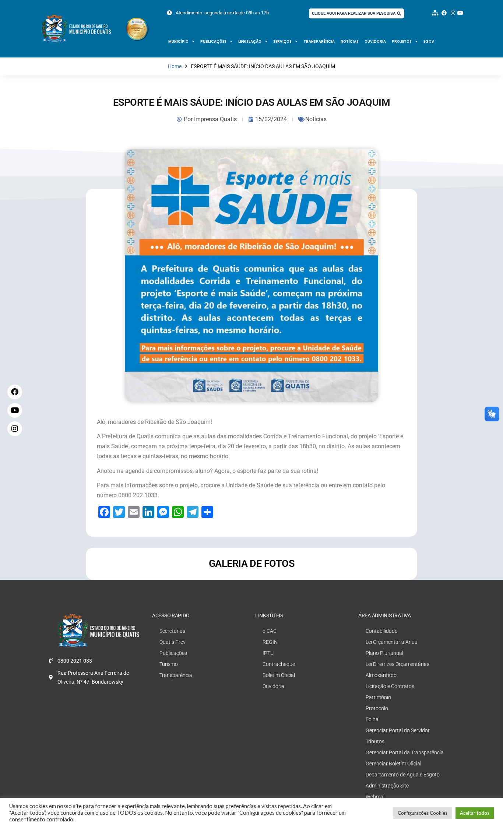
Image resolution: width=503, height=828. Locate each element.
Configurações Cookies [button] (422, 813)
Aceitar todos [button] (474, 813)
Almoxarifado (381, 675)
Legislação (249, 41)
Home (175, 66)
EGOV (428, 41)
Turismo (168, 664)
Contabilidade (381, 631)
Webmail (376, 797)
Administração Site (387, 786)
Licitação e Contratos (390, 686)
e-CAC (270, 631)
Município (178, 41)
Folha (372, 719)
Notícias (350, 41)
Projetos (402, 41)
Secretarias (172, 631)
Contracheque (279, 664)
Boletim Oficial (279, 675)
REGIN (270, 642)
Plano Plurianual (384, 653)
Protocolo (377, 708)
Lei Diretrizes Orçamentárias (397, 664)
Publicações (213, 41)
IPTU (268, 653)
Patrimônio (378, 697)
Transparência (319, 41)
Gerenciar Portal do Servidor (398, 730)
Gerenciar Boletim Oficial (393, 763)
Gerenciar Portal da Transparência (405, 752)
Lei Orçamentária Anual (392, 642)
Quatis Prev (172, 642)
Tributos (375, 741)
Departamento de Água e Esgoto (403, 775)
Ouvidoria (375, 41)
